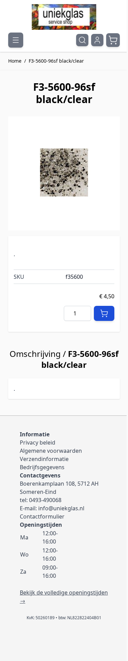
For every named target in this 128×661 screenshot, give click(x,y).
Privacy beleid (37, 442)
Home (15, 61)
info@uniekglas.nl (61, 508)
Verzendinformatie (44, 459)
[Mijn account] (97, 40)
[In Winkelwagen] (104, 313)
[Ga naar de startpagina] (64, 17)
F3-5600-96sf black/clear (56, 61)
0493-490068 (45, 500)
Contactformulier (42, 516)
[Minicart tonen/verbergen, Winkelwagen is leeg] (113, 40)
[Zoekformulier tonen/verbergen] (82, 40)
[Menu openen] (15, 40)
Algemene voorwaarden (51, 450)
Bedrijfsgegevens (42, 467)
